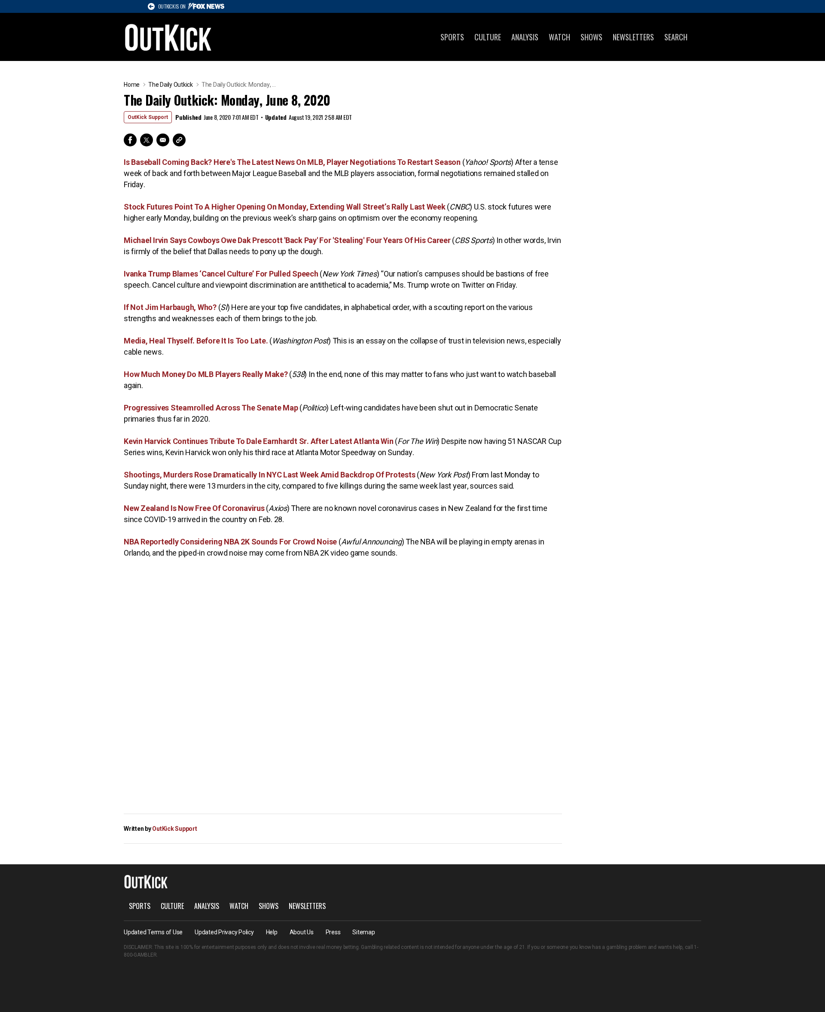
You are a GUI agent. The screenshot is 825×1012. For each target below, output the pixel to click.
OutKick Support (148, 117)
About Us (302, 932)
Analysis (524, 37)
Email (162, 140)
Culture (487, 37)
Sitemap (363, 932)
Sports (452, 37)
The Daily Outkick (170, 84)
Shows (591, 37)
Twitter (146, 140)
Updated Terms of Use (153, 932)
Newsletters (633, 37)
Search (676, 37)
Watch (559, 37)
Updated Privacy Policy (224, 932)
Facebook (130, 140)
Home (132, 84)
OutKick (168, 37)
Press (333, 932)
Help (272, 932)
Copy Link (179, 140)
